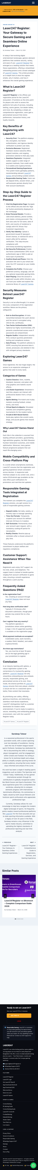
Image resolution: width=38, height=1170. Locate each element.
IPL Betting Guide (8, 1106)
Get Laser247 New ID (9, 1082)
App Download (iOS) (8, 1087)
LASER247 (6, 3)
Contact (5, 1149)
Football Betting (7, 1114)
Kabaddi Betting (7, 1117)
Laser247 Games (11, 73)
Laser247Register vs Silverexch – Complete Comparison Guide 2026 (18, 903)
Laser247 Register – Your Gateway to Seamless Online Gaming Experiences (9, 848)
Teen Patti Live (7, 1122)
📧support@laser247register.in (12, 1064)
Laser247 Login (7, 1079)
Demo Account (7, 1093)
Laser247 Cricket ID (8, 1112)
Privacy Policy (7, 1133)
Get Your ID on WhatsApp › (18, 11)
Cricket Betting (7, 1104)
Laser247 (9, 814)
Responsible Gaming (9, 1138)
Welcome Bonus (7, 1090)
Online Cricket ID (8, 24)
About (4, 1146)
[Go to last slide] (5, 896)
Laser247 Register (22, 63)
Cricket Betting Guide (9, 1109)
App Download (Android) (10, 1085)
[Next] (32, 896)
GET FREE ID (15, 1015)
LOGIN (19, 1021)
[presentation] (19, 886)
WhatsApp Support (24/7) (12, 1066)
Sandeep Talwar (9, 50)
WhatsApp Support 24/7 (10, 1141)
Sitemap (5, 1144)
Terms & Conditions (8, 1136)
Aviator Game (7, 1119)
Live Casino (6, 1125)
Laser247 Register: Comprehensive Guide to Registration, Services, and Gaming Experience (28, 850)
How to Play (6, 1152)
